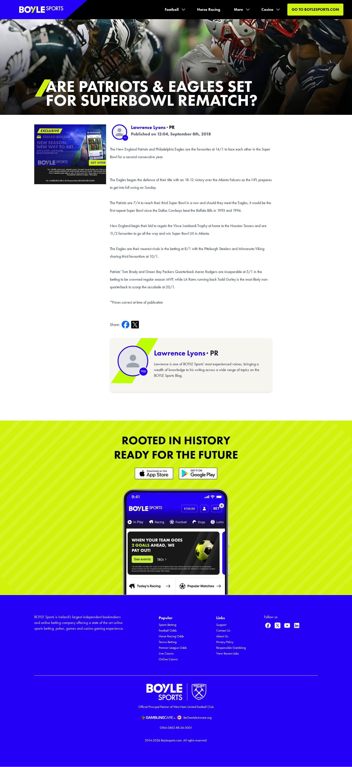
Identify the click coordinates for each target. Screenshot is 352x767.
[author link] (119, 132)
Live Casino (166, 653)
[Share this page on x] (136, 324)
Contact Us (223, 630)
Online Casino (168, 659)
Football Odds (168, 630)
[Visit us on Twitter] (277, 625)
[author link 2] (132, 361)
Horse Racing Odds (171, 636)
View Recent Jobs (227, 653)
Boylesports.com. (171, 740)
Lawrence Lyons (148, 127)
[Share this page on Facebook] (126, 324)
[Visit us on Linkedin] (297, 625)
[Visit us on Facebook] (268, 625)
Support (221, 625)
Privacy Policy (224, 642)
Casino (267, 9)
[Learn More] (154, 473)
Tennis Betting (167, 642)
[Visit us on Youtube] (287, 625)
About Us (222, 636)
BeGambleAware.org (197, 718)
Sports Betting (167, 625)
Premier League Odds (173, 648)
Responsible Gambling (231, 648)
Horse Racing (208, 9)
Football (172, 9)
